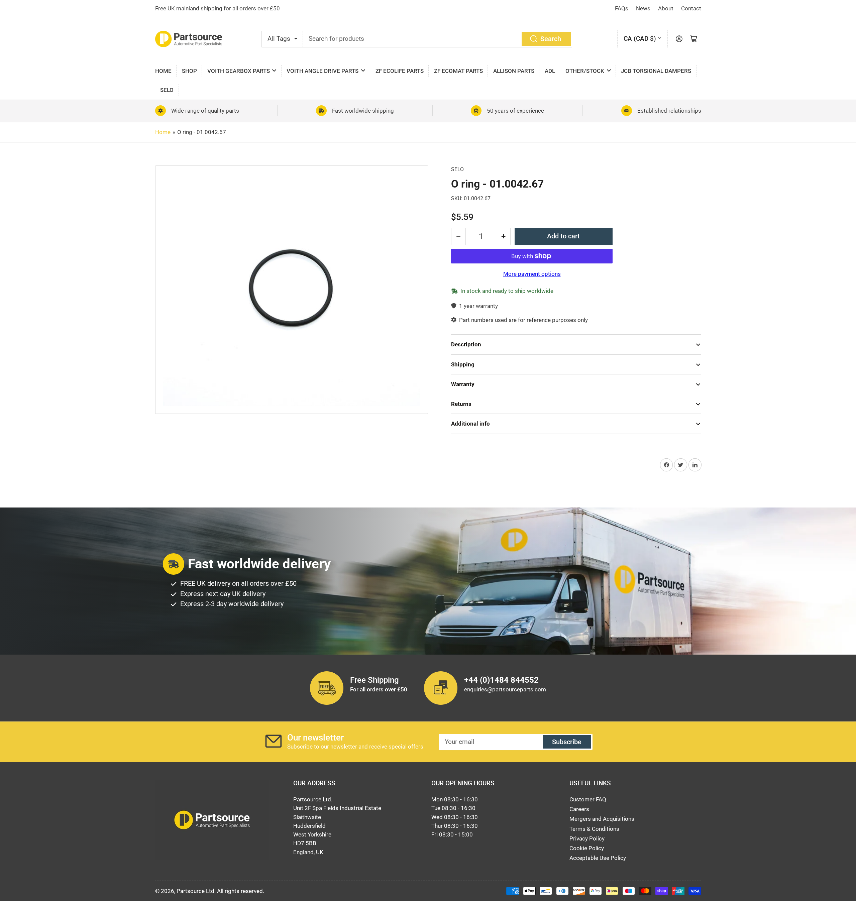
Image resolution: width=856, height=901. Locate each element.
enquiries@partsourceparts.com (505, 689)
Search (550, 39)
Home (163, 71)
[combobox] (437, 39)
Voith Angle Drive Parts (322, 71)
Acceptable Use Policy (597, 858)
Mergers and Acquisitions (601, 818)
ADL (550, 71)
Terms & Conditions (594, 828)
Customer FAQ (587, 799)
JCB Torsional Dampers (656, 71)
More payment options (532, 273)
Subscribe (566, 742)
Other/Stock (584, 71)
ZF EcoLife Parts (400, 71)
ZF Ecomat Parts (458, 71)
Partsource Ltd (195, 891)
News (643, 8)
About (665, 8)
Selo (167, 90)
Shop (189, 71)
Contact (691, 8)
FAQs (621, 8)
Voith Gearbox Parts (238, 71)
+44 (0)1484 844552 (501, 680)
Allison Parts (513, 71)
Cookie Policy (586, 848)
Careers (579, 809)
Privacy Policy (587, 838)
